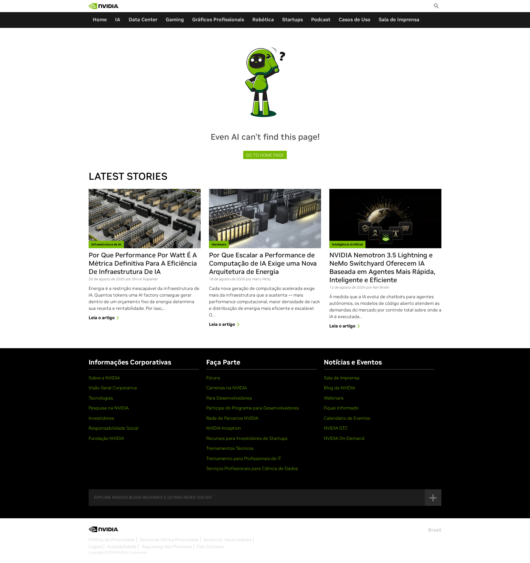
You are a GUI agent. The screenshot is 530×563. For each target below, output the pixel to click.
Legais (95, 546)
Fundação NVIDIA (106, 438)
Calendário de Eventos (347, 418)
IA (117, 19)
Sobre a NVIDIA (104, 377)
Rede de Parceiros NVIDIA (232, 418)
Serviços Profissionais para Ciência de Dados (252, 468)
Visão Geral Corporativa (113, 387)
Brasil (434, 530)
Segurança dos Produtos (167, 546)
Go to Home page (265, 155)
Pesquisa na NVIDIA (109, 408)
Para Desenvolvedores (229, 398)
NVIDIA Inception (223, 428)
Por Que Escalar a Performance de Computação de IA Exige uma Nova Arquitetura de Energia (263, 263)
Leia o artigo (102, 317)
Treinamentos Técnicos (229, 448)
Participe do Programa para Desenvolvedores (252, 408)
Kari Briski (381, 287)
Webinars (333, 398)
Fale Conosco (210, 546)
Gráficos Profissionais (218, 19)
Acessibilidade (122, 546)
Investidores (101, 418)
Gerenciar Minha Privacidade (169, 539)
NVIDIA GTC (336, 428)
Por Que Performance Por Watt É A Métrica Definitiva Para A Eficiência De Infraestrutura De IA (143, 263)
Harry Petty (261, 279)
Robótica (263, 19)
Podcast (320, 19)
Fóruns (213, 377)
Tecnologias (101, 398)
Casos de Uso (354, 19)
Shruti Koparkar (145, 279)
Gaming (175, 19)
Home (100, 19)
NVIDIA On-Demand (344, 438)
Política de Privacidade (112, 539)
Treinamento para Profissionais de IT (243, 458)
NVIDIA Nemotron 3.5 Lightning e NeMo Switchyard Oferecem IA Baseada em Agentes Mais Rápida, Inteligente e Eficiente (382, 267)
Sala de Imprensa (399, 19)
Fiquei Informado (341, 408)
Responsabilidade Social (114, 428)
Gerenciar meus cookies (227, 539)
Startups (292, 19)
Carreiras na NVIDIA (226, 387)
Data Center (143, 19)
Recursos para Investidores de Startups (246, 438)
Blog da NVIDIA (339, 387)
